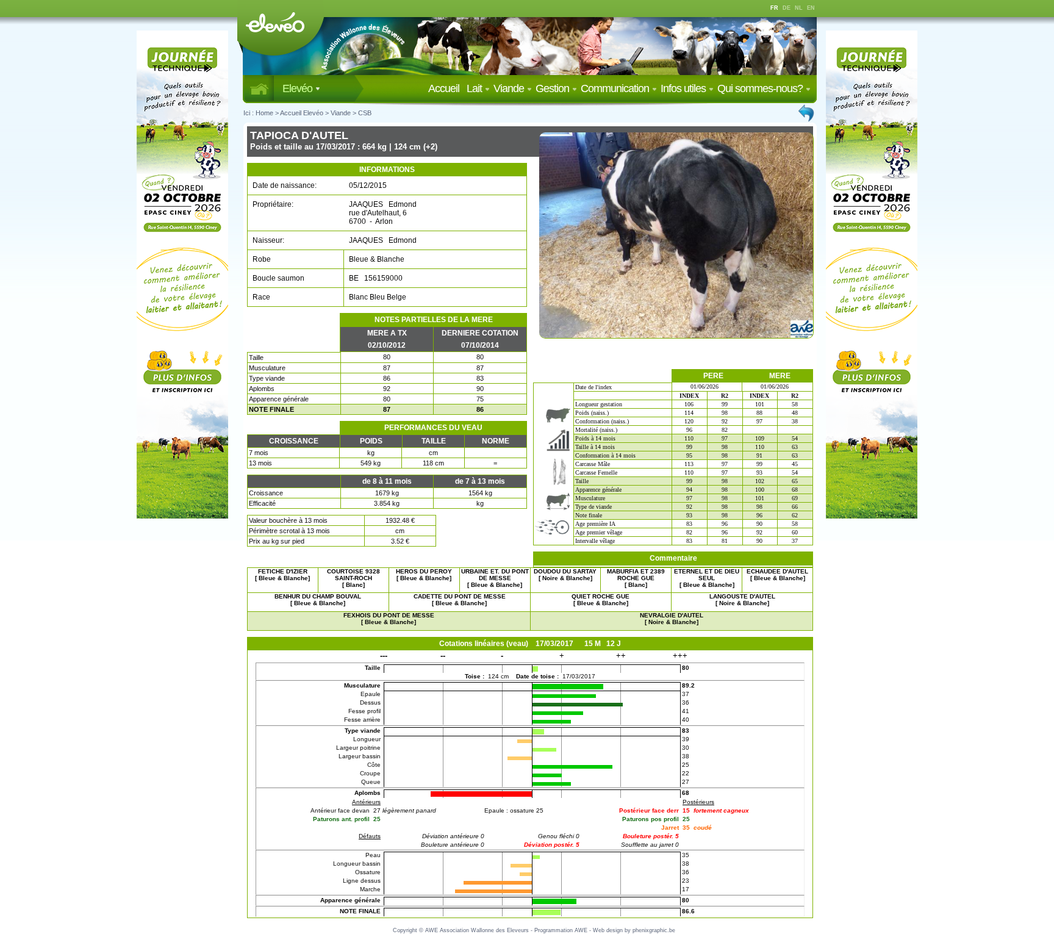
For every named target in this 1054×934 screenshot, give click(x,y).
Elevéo (298, 88)
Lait (475, 88)
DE (786, 8)
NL (799, 8)
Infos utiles (684, 88)
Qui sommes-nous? (761, 88)
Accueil (446, 88)
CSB (364, 113)
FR (774, 8)
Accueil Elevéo (301, 113)
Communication (616, 88)
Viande (509, 88)
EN (811, 8)
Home (264, 113)
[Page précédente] (807, 113)
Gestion (554, 88)
